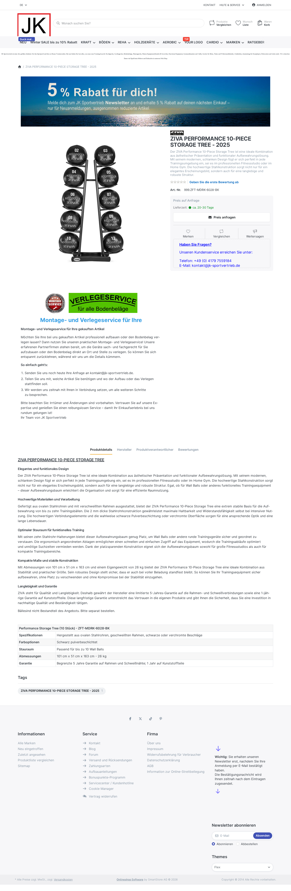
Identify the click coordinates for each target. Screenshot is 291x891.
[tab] (101, 450)
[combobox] (23, 5)
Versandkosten (63, 879)
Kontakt (209, 5)
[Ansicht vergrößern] (91, 204)
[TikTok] (150, 718)
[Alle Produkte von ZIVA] (177, 132)
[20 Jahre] (145, 100)
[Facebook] (130, 718)
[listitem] (91, 204)
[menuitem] (23, 42)
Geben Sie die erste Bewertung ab (214, 182)
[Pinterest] (161, 718)
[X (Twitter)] (140, 718)
